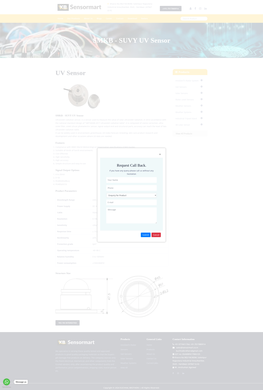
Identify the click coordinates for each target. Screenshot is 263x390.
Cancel (156, 235)
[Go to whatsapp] (6, 381)
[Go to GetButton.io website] (6, 387)
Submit (145, 235)
